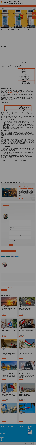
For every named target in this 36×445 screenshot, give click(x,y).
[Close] (35, 211)
